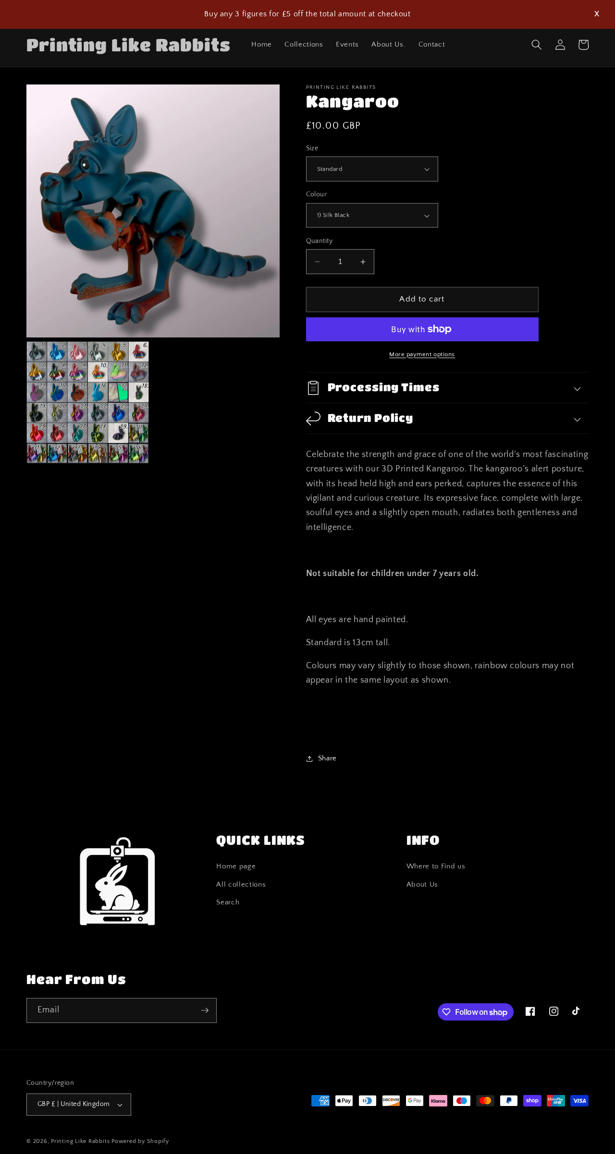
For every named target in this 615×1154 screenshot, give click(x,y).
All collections (241, 884)
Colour (316, 195)
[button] (536, 44)
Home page (236, 866)
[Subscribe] (204, 1010)
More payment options (422, 354)
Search (227, 902)
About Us (422, 884)
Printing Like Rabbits (80, 1141)
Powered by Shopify (140, 1141)
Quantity (319, 241)
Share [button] (327, 758)
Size (312, 148)
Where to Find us (436, 866)
